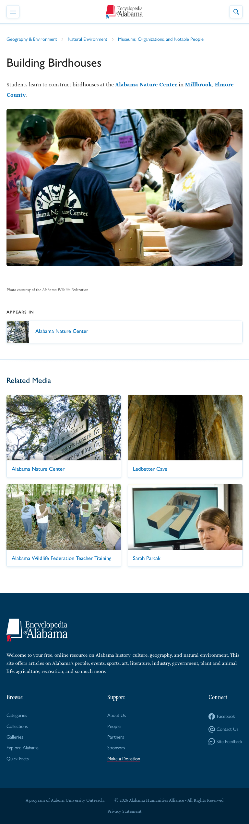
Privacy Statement (124, 811)
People (114, 726)
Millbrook (198, 84)
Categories (16, 715)
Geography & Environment (31, 39)
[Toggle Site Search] (236, 11)
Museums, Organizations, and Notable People (161, 39)
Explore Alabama (22, 748)
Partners (115, 737)
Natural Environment (87, 39)
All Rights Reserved (205, 800)
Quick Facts (17, 759)
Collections (17, 726)
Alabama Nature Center (146, 84)
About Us (116, 715)
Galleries (14, 737)
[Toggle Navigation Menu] (12, 11)
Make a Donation (123, 759)
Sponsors (116, 748)
